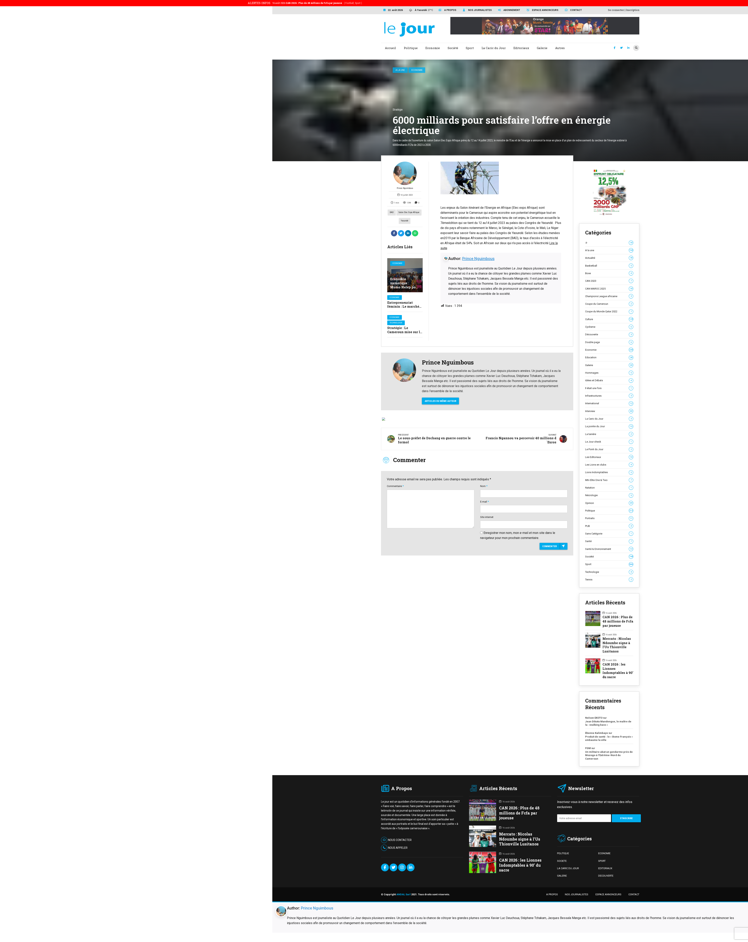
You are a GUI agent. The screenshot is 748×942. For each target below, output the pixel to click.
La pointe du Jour (608, 426)
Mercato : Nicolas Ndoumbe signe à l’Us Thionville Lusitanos (616, 645)
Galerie (608, 365)
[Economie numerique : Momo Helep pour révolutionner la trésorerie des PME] (405, 275)
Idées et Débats (608, 380)
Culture (609, 319)
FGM (588, 748)
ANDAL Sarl (403, 894)
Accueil (390, 48)
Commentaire (395, 486)
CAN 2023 (608, 280)
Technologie (396, 322)
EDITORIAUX (605, 868)
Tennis (608, 579)
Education (608, 357)
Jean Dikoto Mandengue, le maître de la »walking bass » (608, 723)
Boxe (608, 273)
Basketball (608, 265)
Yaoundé (404, 220)
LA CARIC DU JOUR (568, 868)
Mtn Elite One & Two (608, 480)
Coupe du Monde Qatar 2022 (608, 311)
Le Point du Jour (608, 449)
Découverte (608, 334)
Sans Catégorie (608, 533)
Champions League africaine (608, 296)
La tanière (608, 434)
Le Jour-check (608, 441)
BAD (392, 212)
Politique (609, 510)
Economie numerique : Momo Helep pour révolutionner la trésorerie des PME (404, 289)
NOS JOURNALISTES (576, 894)
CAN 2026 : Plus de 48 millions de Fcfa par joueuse (617, 621)
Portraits (608, 518)
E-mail (484, 501)
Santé (608, 541)
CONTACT (633, 894)
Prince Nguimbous (405, 188)
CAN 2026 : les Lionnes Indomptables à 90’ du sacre (617, 670)
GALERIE (562, 875)
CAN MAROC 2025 (608, 288)
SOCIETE (562, 860)
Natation (608, 487)
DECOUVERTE (605, 875)
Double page (608, 342)
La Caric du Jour (608, 418)
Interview (608, 411)
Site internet (486, 517)
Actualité (608, 257)
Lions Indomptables (608, 472)
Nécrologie (608, 495)
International (608, 403)
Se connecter (616, 10)
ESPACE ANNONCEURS (608, 894)
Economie (417, 70)
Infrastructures (608, 395)
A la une (400, 70)
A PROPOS (552, 894)
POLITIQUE (563, 853)
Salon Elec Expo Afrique (409, 212)
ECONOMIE (604, 853)
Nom (483, 486)
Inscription (632, 10)
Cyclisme (608, 326)
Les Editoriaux (608, 457)
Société (609, 556)
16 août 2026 (317, 3)
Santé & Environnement (608, 549)
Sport (609, 564)
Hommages (608, 372)
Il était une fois (608, 388)
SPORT (602, 860)
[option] (500, 178)
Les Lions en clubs (608, 464)
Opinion (608, 503)
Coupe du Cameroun (608, 303)
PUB (608, 526)
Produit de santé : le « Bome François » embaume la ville (609, 738)
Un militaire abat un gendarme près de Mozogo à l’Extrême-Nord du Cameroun (609, 755)
